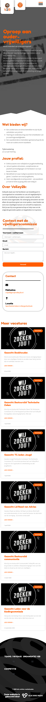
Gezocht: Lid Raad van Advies (20, 506)
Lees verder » (8, 366)
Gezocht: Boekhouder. (16, 352)
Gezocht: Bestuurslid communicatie (15, 557)
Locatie (9, 303)
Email (5, 241)
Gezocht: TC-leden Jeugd (18, 454)
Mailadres (10, 290)
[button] (13, 661)
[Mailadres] (6, 285)
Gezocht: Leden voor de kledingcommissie (17, 610)
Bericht (6, 249)
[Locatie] (6, 298)
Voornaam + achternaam (13, 233)
